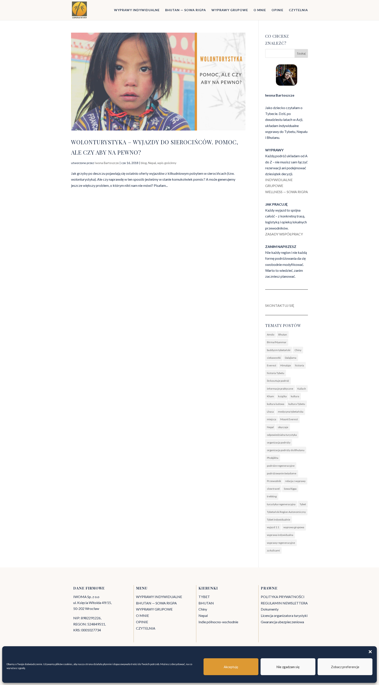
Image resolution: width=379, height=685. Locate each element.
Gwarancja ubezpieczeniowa (282, 622)
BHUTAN (206, 603)
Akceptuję (231, 667)
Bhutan (282, 334)
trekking (272, 496)
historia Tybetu (275, 373)
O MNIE (260, 10)
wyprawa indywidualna (280, 535)
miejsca (271, 419)
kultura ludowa (275, 404)
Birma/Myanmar (276, 342)
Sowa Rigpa (290, 488)
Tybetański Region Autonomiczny (286, 512)
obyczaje (283, 427)
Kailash (301, 388)
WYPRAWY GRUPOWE (229, 10)
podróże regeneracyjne (281, 465)
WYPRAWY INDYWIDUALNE (137, 10)
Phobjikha (272, 457)
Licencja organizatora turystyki (284, 615)
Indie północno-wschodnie (218, 622)
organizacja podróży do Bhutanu (285, 450)
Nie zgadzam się (288, 667)
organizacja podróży (278, 442)
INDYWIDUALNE (279, 180)
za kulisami (273, 550)
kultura (295, 396)
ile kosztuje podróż (278, 380)
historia (299, 365)
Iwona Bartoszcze (107, 163)
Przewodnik (274, 481)
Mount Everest (289, 419)
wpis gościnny (166, 163)
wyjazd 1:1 (273, 527)
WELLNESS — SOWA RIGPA (286, 192)
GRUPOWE (274, 186)
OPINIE (277, 10)
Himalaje (285, 365)
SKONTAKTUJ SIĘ (279, 305)
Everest (271, 365)
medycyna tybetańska (290, 411)
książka (282, 396)
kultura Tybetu (296, 404)
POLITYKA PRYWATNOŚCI (282, 597)
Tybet (303, 504)
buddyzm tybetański (278, 350)
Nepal (152, 163)
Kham (270, 396)
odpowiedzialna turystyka (282, 434)
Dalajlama (290, 357)
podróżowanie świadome (281, 473)
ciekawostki (274, 357)
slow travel (273, 488)
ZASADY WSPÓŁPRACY (284, 234)
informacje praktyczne (280, 388)
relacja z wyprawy (295, 481)
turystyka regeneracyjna (281, 504)
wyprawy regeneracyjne (281, 542)
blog (144, 163)
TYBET (204, 597)
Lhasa (270, 411)
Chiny (298, 350)
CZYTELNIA (298, 10)
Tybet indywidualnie (278, 519)
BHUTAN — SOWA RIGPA (185, 10)
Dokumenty (270, 609)
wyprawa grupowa (293, 527)
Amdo (270, 334)
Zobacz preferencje (345, 667)
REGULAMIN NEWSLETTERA (284, 603)
